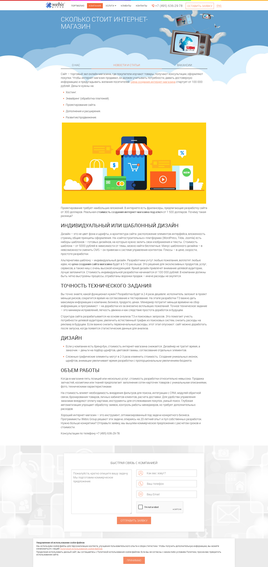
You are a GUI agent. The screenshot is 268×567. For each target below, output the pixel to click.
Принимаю (134, 560)
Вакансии (184, 65)
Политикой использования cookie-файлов (81, 548)
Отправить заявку (134, 520)
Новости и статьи (126, 65)
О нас (76, 65)
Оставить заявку (199, 6)
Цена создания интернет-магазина (153, 82)
